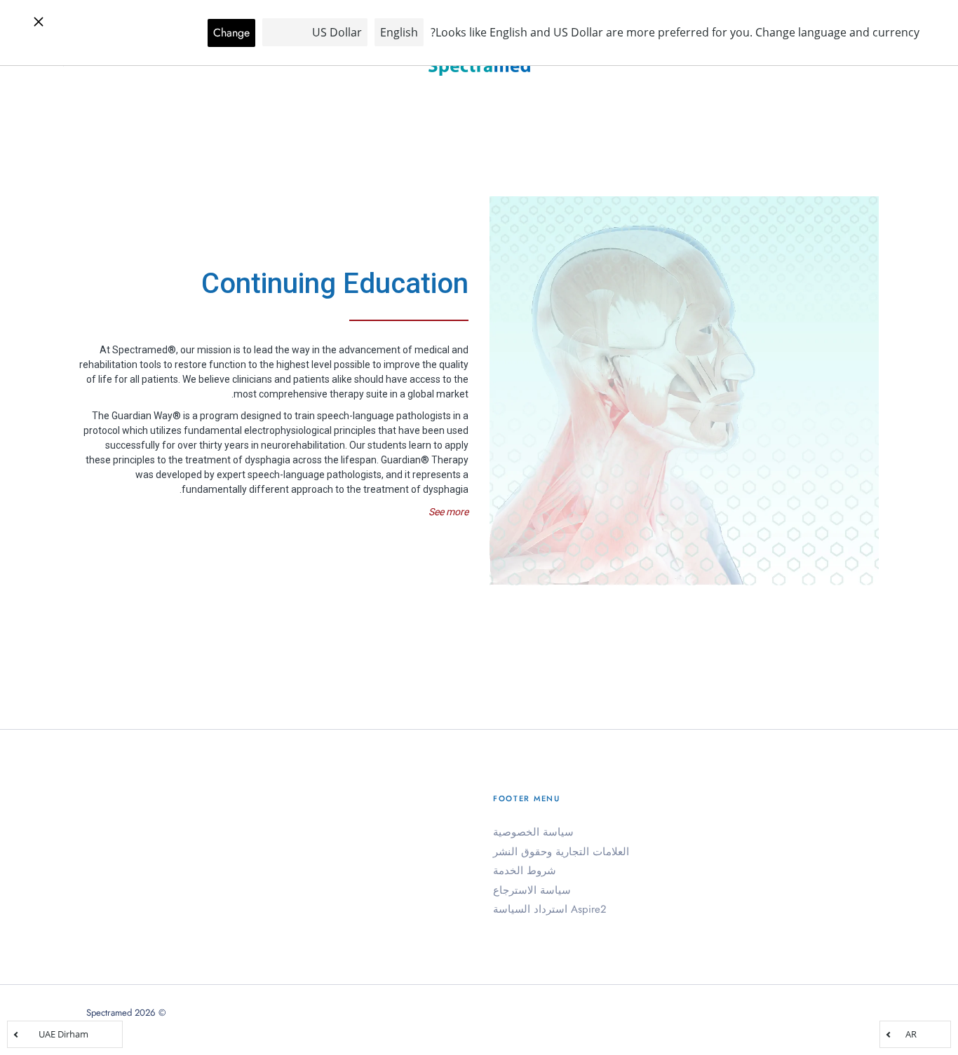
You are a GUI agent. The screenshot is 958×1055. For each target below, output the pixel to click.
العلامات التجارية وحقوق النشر (561, 851)
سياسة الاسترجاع (532, 890)
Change (231, 33)
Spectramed (109, 1012)
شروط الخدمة (524, 870)
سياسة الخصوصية (533, 832)
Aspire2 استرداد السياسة (550, 909)
